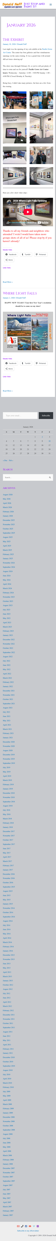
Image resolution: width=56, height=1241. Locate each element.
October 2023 (8, 601)
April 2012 (7, 1002)
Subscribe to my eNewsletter (28, 1230)
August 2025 (8, 537)
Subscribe (46, 415)
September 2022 (9, 652)
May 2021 (6, 720)
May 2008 (6, 1147)
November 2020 (9, 746)
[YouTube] (30, 1226)
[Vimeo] (34, 1226)
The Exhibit (13, 39)
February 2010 (8, 1087)
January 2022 (8, 686)
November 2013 (9, 959)
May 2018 (6, 814)
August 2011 (8, 1031)
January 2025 (8, 558)
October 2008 (8, 1125)
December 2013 (9, 955)
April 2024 (7, 584)
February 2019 (8, 784)
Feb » (11, 460)
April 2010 (7, 1078)
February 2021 (8, 733)
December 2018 (9, 793)
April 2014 (7, 938)
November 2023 (9, 597)
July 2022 (6, 661)
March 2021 (7, 729)
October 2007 (8, 1176)
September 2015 (9, 887)
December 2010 (9, 1057)
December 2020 (9, 742)
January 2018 (8, 827)
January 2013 (8, 980)
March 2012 (7, 1006)
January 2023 (8, 635)
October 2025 (8, 528)
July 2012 (6, 993)
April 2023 (7, 622)
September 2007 (9, 1181)
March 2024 (7, 588)
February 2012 (8, 1010)
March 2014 (7, 942)
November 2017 (9, 835)
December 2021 (9, 690)
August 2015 (8, 891)
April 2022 (7, 673)
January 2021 (8, 737)
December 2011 (9, 1014)
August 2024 (8, 571)
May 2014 (6, 933)
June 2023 (6, 614)
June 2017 (6, 848)
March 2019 (7, 780)
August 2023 (8, 605)
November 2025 (9, 524)
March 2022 (7, 678)
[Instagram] (38, 1226)
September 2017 (9, 844)
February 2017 (8, 865)
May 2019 (6, 771)
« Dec (5, 460)
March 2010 (7, 1083)
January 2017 (8, 870)
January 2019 (8, 788)
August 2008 (8, 1134)
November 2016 (9, 878)
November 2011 (9, 1019)
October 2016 (8, 882)
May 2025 (6, 541)
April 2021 (7, 725)
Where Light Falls (20, 293)
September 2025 (9, 533)
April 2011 (7, 1044)
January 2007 (8, 1215)
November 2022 (9, 644)
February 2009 (8, 1108)
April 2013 (7, 972)
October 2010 (8, 1061)
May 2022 (6, 669)
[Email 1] (18, 1226)
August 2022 (8, 656)
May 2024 (6, 580)
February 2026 (8, 511)
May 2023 (6, 618)
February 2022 (8, 682)
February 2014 (8, 946)
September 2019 (9, 763)
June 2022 (6, 665)
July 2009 (6, 1091)
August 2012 (8, 989)
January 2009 (8, 1113)
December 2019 (9, 754)
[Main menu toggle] (50, 4)
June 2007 (6, 1194)
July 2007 (6, 1189)
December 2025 (9, 520)
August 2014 (8, 921)
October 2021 (8, 699)
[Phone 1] (22, 1226)
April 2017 (7, 857)
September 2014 (9, 916)
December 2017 (9, 831)
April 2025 (7, 545)
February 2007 (8, 1211)
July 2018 (6, 810)
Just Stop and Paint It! (34, 5)
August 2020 (8, 750)
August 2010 (8, 1070)
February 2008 (8, 1159)
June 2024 (6, 575)
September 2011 (9, 1027)
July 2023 (6, 609)
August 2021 (8, 707)
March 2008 (7, 1155)
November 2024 (9, 562)
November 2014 (9, 908)
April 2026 (7, 503)
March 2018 (7, 818)
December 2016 (9, 874)
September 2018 (9, 801)
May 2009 (6, 1095)
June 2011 (6, 1036)
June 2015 (6, 895)
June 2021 (6, 716)
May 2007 (6, 1198)
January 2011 (8, 1053)
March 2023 (7, 627)
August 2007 (8, 1185)
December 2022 (9, 639)
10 (49, 441)
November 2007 (9, 1172)
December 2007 (9, 1168)
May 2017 (6, 852)
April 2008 (7, 1151)
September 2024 (9, 567)
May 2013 (6, 968)
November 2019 (9, 759)
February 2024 (8, 592)
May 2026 (6, 499)
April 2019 (7, 776)
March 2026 (7, 507)
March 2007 (7, 1206)
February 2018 (8, 823)
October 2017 (8, 840)
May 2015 (6, 899)
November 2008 (9, 1121)
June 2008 (6, 1142)
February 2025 (8, 554)
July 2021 (6, 712)
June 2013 (6, 963)
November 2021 (9, 695)
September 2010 (9, 1066)
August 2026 (8, 494)
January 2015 (8, 904)
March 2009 (7, 1104)
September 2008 (9, 1130)
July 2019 (6, 767)
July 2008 (6, 1138)
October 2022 (8, 648)
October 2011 (8, 1023)
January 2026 (8, 516)
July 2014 (6, 925)
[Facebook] (26, 1226)
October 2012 (8, 985)
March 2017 (7, 861)
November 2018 (9, 797)
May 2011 (6, 1040)
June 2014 (6, 929)
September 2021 (9, 703)
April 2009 (7, 1100)
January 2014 (8, 951)
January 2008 (8, 1164)
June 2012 (6, 997)
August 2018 (8, 805)
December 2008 (9, 1117)
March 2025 (7, 550)
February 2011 (8, 1049)
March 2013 (7, 976)
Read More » (8, 281)
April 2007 (7, 1202)
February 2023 (8, 631)
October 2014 (8, 912)
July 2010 (6, 1074)
